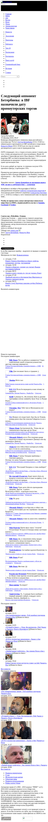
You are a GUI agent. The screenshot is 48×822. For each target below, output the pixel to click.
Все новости (5, 669)
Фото (7, 22)
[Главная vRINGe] (6, 2)
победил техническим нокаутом (32, 191)
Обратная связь (11, 779)
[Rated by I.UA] (27, 820)
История (8, 68)
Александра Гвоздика (38, 193)
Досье (7, 24)
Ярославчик (14, 585)
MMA (7, 16)
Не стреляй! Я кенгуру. (18, 476)
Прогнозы (9, 40)
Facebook (4, 205)
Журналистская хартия (14, 777)
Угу (10, 417)
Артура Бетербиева (25, 142)
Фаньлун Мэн (24, 233)
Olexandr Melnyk (16, 437)
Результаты (9, 56)
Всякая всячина (23, 255)
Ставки (8, 72)
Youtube (41, 203)
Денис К (12, 447)
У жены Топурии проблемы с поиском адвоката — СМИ (23, 366)
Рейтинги (9, 44)
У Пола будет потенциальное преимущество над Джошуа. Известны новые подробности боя (23, 423)
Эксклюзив (9, 36)
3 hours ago (31, 424)
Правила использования (14, 781)
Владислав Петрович (17, 574)
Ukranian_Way (15, 408)
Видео (7, 20)
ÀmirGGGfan (14, 594)
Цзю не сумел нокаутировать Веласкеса (17, 600)
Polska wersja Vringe (12, 783)
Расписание (9, 52)
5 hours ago (18, 472)
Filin (11, 371)
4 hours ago (31, 452)
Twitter (13, 205)
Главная (8, 14)
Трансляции (10, 28)
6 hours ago (28, 495)
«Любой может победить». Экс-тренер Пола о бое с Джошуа (24, 765)
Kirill (11, 397)
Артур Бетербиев (11, 233)
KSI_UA (12, 389)
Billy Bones (13, 360)
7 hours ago (21, 581)
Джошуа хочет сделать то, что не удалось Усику (23, 273)
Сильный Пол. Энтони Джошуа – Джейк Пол (19, 393)
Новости (8, 32)
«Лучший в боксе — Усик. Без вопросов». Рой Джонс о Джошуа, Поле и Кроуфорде (25, 628)
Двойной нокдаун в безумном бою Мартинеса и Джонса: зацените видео (23, 278)
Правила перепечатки (13, 773)
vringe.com (14, 230)
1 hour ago (38, 393)
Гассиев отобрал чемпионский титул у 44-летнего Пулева (23, 402)
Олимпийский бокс (12, 64)
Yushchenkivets (15, 550)
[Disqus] (24, 320)
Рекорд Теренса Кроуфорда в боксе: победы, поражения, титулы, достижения (22, 262)
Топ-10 (8, 48)
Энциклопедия (11, 26)
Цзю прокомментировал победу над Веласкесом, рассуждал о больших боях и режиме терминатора (24, 433)
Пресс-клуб (9, 60)
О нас (7, 775)
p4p (6, 18)
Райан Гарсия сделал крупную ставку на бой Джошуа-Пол (23, 384)
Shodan (12, 380)
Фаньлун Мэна (6, 146)
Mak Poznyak (14, 528)
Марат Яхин (14, 428)
